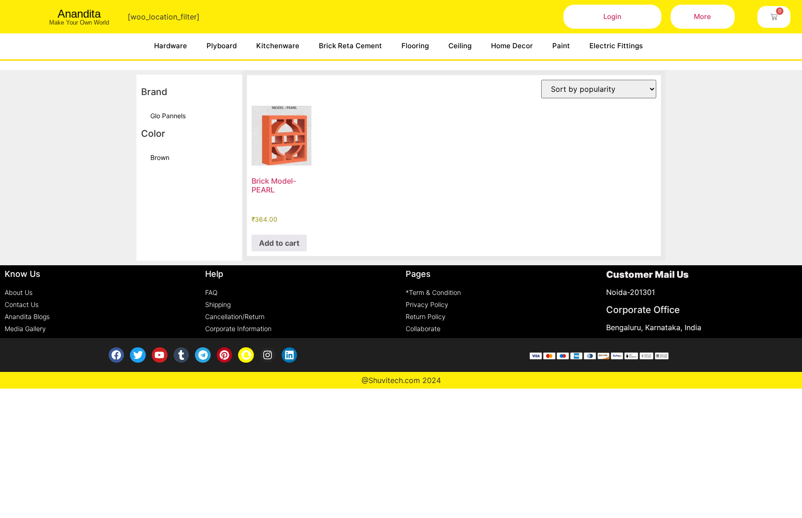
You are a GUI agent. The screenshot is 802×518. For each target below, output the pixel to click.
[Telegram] (203, 355)
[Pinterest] (225, 355)
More (702, 16)
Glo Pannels (168, 116)
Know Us (22, 274)
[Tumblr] (181, 355)
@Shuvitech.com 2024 (401, 380)
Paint (561, 45)
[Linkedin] (290, 355)
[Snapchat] (246, 355)
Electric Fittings (616, 45)
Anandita (79, 13)
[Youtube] (160, 355)
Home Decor (512, 45)
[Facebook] (116, 355)
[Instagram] (268, 355)
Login (612, 16)
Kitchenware (277, 45)
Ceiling (460, 45)
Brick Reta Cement (350, 45)
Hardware (170, 45)
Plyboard (222, 45)
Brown (159, 157)
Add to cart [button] (279, 243)
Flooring (415, 45)
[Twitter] (138, 355)
